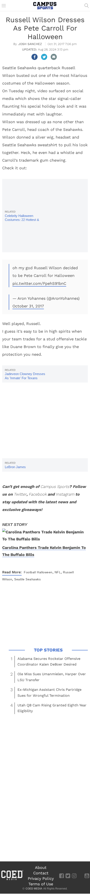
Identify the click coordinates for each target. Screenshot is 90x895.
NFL (58, 572)
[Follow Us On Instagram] (74, 875)
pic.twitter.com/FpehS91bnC (39, 283)
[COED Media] (12, 879)
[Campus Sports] (45, 5)
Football (30, 572)
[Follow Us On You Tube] (87, 875)
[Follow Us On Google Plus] (80, 875)
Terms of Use (40, 884)
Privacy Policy (41, 878)
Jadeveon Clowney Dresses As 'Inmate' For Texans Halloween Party (25, 378)
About (41, 867)
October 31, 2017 (28, 306)
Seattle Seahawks (27, 579)
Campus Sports (54, 486)
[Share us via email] (54, 57)
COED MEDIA (34, 888)
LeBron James (15, 467)
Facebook (38, 494)
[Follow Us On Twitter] (68, 875)
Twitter (20, 494)
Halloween (44, 572)
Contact (40, 873)
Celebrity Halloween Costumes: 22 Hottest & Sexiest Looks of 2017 (22, 220)
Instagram (65, 494)
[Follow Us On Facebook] (61, 875)
